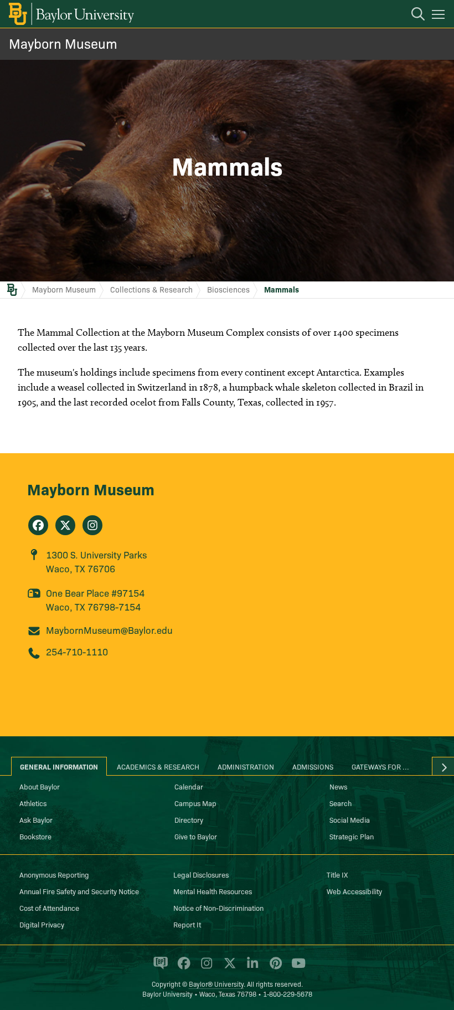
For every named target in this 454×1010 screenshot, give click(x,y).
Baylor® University (216, 983)
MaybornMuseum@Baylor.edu (109, 629)
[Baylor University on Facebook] (182, 968)
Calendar (188, 786)
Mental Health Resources (212, 891)
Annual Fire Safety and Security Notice (79, 891)
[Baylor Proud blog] (158, 968)
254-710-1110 (77, 651)
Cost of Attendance (49, 907)
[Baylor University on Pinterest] (273, 968)
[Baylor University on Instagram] (204, 968)
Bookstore (35, 836)
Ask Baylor (36, 819)
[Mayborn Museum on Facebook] (38, 525)
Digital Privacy (41, 924)
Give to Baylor (195, 836)
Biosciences (228, 289)
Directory (188, 819)
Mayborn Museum (63, 43)
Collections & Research (151, 289)
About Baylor (39, 786)
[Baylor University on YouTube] (295, 968)
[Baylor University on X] (227, 968)
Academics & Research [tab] (158, 766)
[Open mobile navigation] (439, 16)
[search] (412, 15)
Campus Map (195, 803)
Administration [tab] (246, 766)
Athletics (33, 803)
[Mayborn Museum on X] (65, 525)
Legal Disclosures (201, 874)
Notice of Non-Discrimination (218, 907)
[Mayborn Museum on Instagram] (92, 525)
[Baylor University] (70, 14)
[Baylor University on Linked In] (250, 968)
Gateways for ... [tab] (380, 766)
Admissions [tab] (312, 766)
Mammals (281, 289)
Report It (187, 924)
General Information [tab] (59, 766)
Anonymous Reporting (54, 874)
